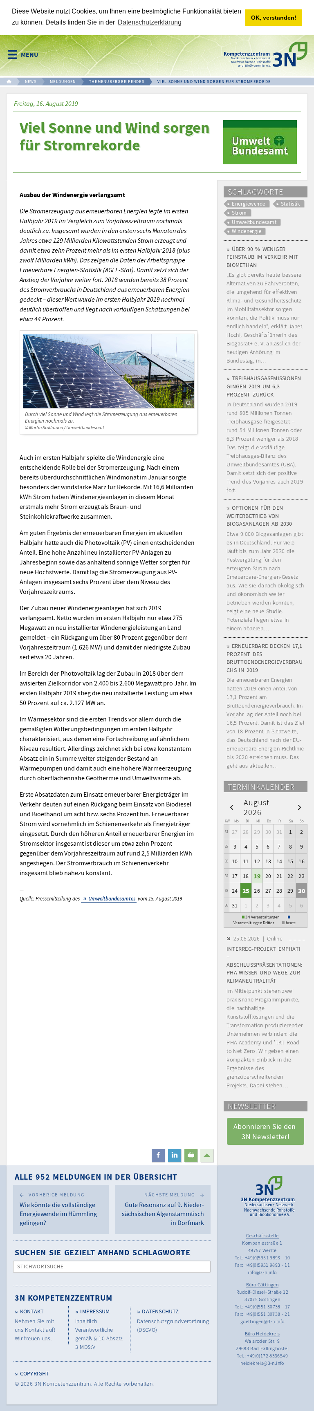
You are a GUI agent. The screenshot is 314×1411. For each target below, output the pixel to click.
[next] (299, 806)
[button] (158, 1155)
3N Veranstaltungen (262, 917)
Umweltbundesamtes (111, 898)
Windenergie (246, 231)
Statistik (290, 203)
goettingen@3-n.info (262, 1321)
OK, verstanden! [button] (273, 17)
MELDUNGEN (63, 81)
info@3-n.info (262, 1272)
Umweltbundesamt (254, 222)
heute (291, 922)
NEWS (31, 81)
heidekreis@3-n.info (262, 1363)
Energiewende (248, 203)
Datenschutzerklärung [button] (150, 22)
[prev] (232, 806)
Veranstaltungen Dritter (253, 922)
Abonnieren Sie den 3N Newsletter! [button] (265, 1131)
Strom (239, 212)
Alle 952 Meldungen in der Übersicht (96, 1176)
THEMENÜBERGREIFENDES (116, 81)
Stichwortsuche (40, 1266)
